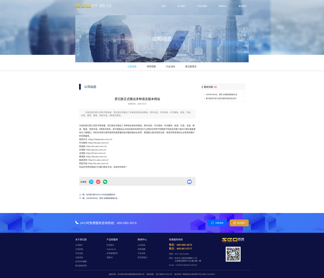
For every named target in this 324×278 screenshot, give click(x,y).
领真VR (110, 257)
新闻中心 (223, 6)
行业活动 (170, 66)
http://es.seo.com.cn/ (98, 163)
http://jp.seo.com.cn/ (96, 149)
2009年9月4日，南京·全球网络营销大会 (102, 198)
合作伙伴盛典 (81, 261)
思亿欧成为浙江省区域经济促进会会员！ (222, 98)
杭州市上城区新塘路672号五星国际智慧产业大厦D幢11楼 (188, 259)
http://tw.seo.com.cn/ (98, 142)
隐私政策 (150, 274)
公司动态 (132, 66)
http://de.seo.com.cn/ (96, 156)
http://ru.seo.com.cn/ (98, 160)
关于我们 (181, 6)
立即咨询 (219, 223)
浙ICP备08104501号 (164, 274)
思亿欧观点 (191, 66)
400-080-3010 (127, 223)
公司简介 (79, 245)
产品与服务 (202, 6)
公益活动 (79, 257)
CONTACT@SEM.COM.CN (186, 265)
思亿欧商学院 (81, 265)
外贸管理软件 (112, 253)
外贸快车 (110, 245)
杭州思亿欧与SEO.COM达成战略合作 (100, 194)
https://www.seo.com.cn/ (100, 139)
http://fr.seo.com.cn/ (96, 153)
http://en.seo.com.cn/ (96, 146)
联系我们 (243, 6)
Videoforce (111, 249)
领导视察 (151, 66)
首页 (164, 6)
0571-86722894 (182, 254)
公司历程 (79, 249)
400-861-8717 (184, 248)
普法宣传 (177, 274)
